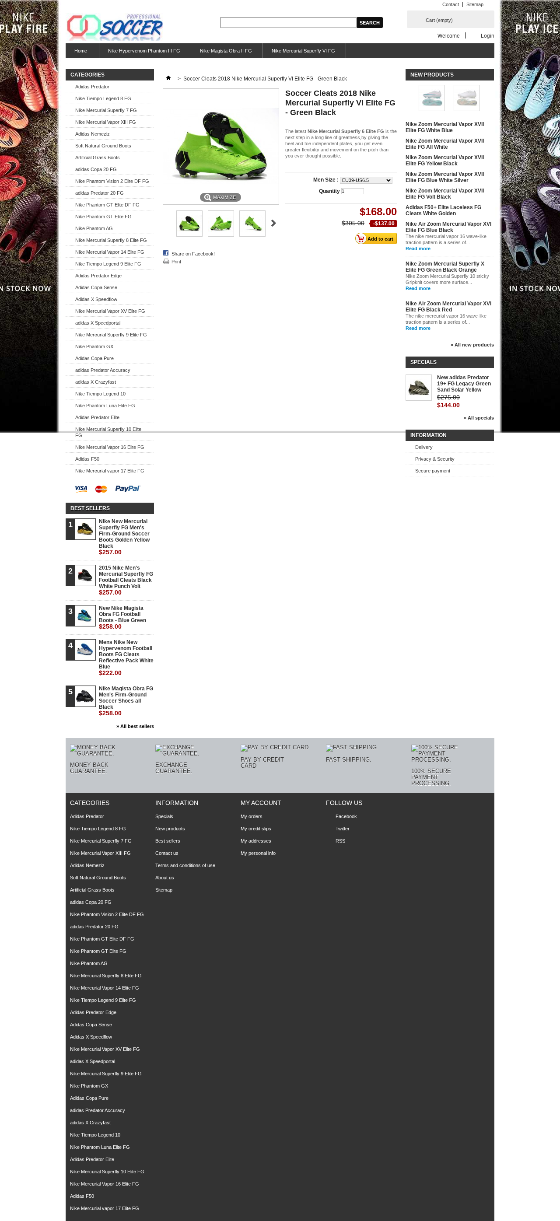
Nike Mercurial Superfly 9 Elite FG (111, 334)
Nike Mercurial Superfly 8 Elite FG (111, 240)
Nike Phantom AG (94, 228)
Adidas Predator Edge (98, 275)
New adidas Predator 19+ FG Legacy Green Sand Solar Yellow (464, 383)
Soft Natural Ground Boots (103, 145)
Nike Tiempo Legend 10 (100, 393)
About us (164, 877)
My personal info (258, 853)
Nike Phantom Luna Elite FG (105, 405)
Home (76, 53)
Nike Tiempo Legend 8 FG (103, 98)
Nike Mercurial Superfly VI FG (303, 50)
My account (261, 802)
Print (176, 261)
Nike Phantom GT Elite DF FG (107, 204)
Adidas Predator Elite (97, 417)
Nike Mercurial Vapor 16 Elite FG (109, 447)
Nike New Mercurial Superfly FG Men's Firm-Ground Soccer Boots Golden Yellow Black (124, 537)
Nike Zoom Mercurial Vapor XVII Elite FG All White (445, 144)
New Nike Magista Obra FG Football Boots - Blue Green (122, 617)
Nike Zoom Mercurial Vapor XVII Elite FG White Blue (445, 127)
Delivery (424, 447)
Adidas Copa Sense (96, 287)
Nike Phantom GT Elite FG (103, 216)
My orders (251, 816)
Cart (439, 20)
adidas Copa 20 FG (96, 169)
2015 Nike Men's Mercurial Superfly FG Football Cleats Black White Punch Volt (126, 580)
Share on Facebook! (193, 253)
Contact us (166, 853)
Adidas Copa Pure (94, 358)
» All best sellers (135, 726)
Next (273, 223)
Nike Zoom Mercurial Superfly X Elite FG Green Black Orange (445, 267)
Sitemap (474, 4)
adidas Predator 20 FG (99, 193)
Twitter (343, 828)
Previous (166, 223)
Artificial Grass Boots (97, 157)
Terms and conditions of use (185, 865)
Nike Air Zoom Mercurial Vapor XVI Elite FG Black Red (448, 307)
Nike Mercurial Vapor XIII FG (105, 122)
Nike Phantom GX (94, 346)
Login (487, 35)
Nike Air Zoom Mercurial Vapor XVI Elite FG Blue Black (448, 227)
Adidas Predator (92, 86)
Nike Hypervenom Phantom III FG (144, 50)
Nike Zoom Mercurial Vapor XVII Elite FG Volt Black (445, 194)
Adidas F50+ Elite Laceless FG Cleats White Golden (443, 210)
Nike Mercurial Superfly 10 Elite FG (108, 432)
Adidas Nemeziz (92, 133)
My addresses (256, 840)
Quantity (329, 191)
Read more (418, 248)
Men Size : (326, 180)
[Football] (114, 27)
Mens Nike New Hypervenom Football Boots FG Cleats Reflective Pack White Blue (126, 657)
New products (432, 75)
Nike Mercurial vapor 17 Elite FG (109, 470)
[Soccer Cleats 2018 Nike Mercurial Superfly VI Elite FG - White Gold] (189, 235)
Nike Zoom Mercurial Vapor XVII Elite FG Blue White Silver (445, 177)
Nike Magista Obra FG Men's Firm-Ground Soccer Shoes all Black (126, 701)
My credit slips (256, 828)
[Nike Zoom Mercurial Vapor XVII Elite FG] (467, 98)
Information (428, 435)
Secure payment (432, 470)
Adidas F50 (87, 459)
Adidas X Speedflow (96, 299)
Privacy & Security (435, 459)
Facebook (346, 816)
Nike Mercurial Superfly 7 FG (106, 110)
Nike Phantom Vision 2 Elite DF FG (112, 181)
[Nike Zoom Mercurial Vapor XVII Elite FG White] (432, 98)
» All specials (479, 417)
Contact (450, 4)
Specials (423, 362)
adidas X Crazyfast (95, 382)
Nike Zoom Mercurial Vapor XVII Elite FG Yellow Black (445, 160)
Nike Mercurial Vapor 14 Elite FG (109, 252)
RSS (340, 840)
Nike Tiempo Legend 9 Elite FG (108, 263)
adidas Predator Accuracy (102, 370)
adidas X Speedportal (97, 322)
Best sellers (90, 508)
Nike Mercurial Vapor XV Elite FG (110, 311)
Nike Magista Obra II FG (226, 50)
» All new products (472, 344)
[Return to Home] (168, 79)
